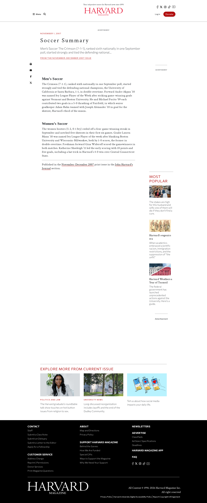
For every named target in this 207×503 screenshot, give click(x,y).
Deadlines (137, 445)
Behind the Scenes (89, 446)
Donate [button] (169, 14)
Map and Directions (89, 430)
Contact (33, 426)
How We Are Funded (90, 450)
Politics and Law (50, 400)
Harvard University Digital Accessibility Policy (132, 497)
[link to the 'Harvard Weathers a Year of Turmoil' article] (161, 270)
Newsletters (141, 426)
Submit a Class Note (38, 434)
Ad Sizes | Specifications (144, 441)
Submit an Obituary (37, 438)
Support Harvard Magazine (99, 442)
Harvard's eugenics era (160, 237)
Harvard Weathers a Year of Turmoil (160, 280)
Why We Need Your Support (94, 462)
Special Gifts (86, 454)
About (84, 426)
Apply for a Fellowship (39, 446)
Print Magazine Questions (40, 470)
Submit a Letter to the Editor (42, 442)
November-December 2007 (68, 58)
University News (93, 400)
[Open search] (44, 14)
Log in (157, 14)
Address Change (36, 458)
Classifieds (137, 437)
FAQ (134, 456)
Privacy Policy (87, 434)
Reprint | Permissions (38, 462)
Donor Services (35, 466)
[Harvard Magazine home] (103, 12)
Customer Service (40, 454)
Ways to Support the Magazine (95, 458)
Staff (30, 430)
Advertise (139, 432)
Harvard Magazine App (147, 450)
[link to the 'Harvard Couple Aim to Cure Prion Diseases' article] (161, 192)
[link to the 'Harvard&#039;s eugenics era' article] (161, 227)
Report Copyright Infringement (166, 497)
